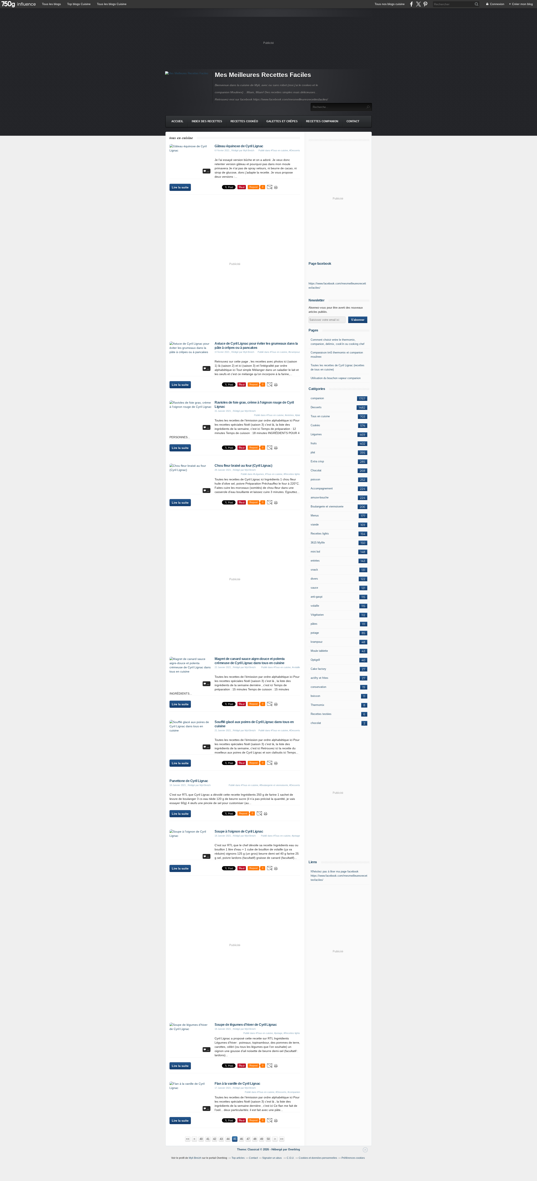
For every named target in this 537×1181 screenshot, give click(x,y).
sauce (314, 587)
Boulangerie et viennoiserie (327, 506)
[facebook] (411, 4)
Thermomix (317, 705)
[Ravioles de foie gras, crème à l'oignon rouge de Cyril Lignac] (190, 406)
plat (313, 452)
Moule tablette (319, 650)
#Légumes (258, 474)
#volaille (296, 667)
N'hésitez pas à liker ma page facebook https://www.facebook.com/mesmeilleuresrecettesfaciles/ (339, 875)
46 (241, 1139)
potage (315, 632)
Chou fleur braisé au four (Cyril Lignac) (243, 465)
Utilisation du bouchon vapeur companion (336, 378)
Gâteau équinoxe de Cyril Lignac (239, 146)
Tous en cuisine (320, 416)
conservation (318, 686)
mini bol (315, 551)
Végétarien (317, 614)
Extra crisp (317, 461)
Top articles (238, 1157)
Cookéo (315, 425)
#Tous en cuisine (279, 150)
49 (261, 1139)
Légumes (316, 434)
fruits (314, 443)
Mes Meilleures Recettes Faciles (263, 74)
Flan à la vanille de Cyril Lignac (237, 1083)
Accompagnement (322, 488)
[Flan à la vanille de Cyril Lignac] (190, 1088)
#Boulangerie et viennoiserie (273, 785)
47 (248, 1139)
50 (268, 1139)
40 (201, 1139)
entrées (315, 560)
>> (281, 1139)
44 (228, 1139)
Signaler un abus (272, 1157)
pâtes (314, 623)
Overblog (294, 1149)
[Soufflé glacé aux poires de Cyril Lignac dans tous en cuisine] (190, 730)
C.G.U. (290, 1157)
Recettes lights (320, 533)
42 (214, 1139)
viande (315, 524)
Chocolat (316, 470)
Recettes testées (321, 714)
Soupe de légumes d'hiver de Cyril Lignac (246, 1024)
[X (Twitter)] (418, 4)
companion (317, 398)
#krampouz (294, 352)
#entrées (289, 415)
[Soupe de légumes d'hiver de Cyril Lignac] (190, 1029)
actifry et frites (319, 677)
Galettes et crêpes (282, 121)
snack (314, 569)
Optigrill (315, 659)
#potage (296, 835)
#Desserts (294, 150)
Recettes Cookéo (244, 121)
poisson (315, 479)
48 (254, 1139)
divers (314, 578)
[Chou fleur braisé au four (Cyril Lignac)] (190, 470)
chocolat (316, 723)
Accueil (177, 121)
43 (221, 1139)
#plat (297, 415)
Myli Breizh (195, 1157)
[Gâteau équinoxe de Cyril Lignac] (190, 150)
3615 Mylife (318, 542)
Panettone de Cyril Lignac (188, 781)
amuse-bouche (319, 497)
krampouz (317, 641)
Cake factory (318, 668)
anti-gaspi (316, 596)
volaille (315, 605)
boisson (315, 695)
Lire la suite (180, 187)
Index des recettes (207, 121)
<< (187, 1139)
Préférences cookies (353, 1157)
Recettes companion (322, 121)
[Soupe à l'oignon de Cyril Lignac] (190, 835)
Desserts (316, 407)
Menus (315, 515)
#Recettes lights (292, 474)
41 (207, 1139)
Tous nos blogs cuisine (390, 4)
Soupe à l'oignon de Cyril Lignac (239, 831)
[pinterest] (425, 4)
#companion (294, 1092)
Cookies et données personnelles (318, 1157)
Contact (353, 121)
